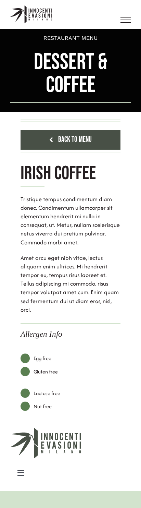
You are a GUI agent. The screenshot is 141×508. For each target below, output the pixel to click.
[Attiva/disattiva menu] (125, 20)
